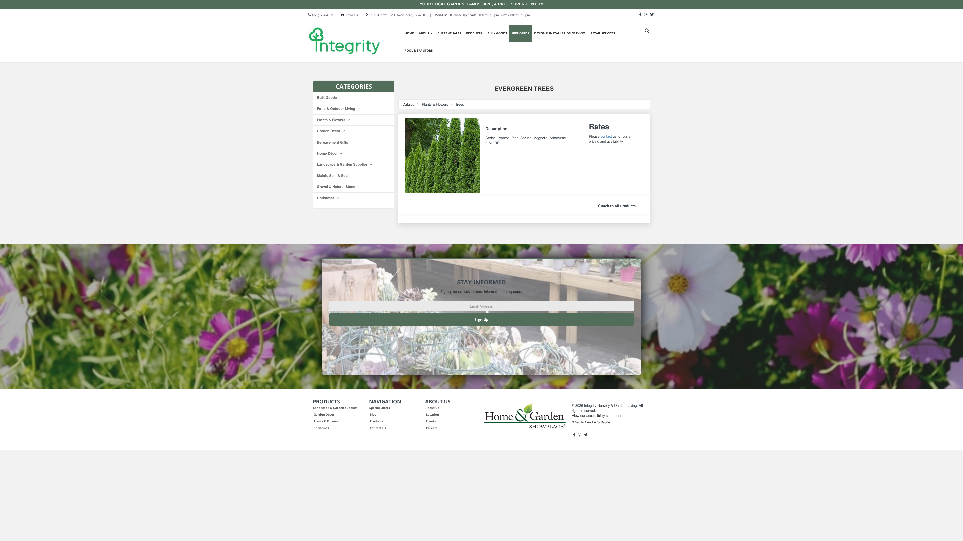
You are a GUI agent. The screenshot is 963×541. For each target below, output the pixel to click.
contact (606, 136)
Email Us (352, 15)
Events (431, 421)
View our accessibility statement (596, 415)
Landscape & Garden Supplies (343, 164)
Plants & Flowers (331, 119)
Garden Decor (324, 414)
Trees (459, 104)
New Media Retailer (598, 422)
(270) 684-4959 (322, 15)
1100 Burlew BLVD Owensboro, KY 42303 (398, 15)
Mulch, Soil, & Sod (332, 175)
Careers (431, 428)
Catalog (409, 104)
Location (432, 414)
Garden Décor (329, 130)
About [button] (424, 33)
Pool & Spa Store (419, 50)
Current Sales (449, 33)
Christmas (326, 197)
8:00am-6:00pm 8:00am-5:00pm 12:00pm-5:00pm (482, 15)
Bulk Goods (497, 33)
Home (409, 33)
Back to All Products (618, 206)
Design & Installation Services (560, 33)
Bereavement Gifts (332, 142)
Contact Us (378, 428)
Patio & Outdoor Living (336, 108)
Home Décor (328, 153)
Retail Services (603, 33)
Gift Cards (520, 33)
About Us (432, 407)
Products (474, 33)
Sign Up (481, 319)
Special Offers (379, 407)
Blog (373, 414)
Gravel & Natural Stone (336, 186)
